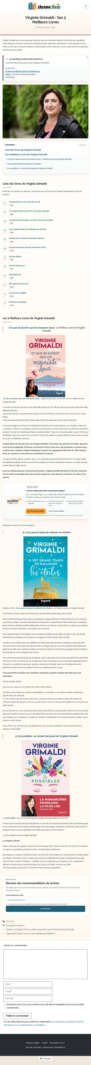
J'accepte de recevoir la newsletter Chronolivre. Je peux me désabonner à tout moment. (38, 904)
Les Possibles (10, 818)
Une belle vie (15, 274)
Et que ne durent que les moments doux (27, 247)
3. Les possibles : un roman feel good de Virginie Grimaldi (29, 168)
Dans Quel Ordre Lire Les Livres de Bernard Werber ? (31, 933)
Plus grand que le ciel (18, 283)
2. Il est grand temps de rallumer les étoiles (23, 164)
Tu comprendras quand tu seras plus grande (29, 211)
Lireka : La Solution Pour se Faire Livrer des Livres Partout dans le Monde (40, 929)
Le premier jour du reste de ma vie (24, 201)
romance (20, 925)
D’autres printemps (18, 302)
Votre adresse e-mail (14, 895)
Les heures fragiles (17, 293)
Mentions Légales (32, 1042)
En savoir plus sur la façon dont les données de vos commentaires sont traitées (44, 1023)
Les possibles (15, 256)
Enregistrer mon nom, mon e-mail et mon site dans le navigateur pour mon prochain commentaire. (45, 1006)
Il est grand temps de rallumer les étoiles (27, 229)
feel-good (10, 925)
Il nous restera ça (17, 265)
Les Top (10, 921)
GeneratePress (59, 1047)
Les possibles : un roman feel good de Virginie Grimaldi (47, 736)
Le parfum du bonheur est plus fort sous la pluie (31, 220)
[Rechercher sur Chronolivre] (85, 6)
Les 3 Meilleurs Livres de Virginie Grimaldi (26, 154)
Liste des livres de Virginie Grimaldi (23, 150)
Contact (44, 1042)
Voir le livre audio (37, 511)
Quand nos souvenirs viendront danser (26, 238)
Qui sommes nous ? (57, 1042)
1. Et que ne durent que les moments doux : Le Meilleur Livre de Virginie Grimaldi (39, 159)
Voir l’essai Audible (56, 511)
